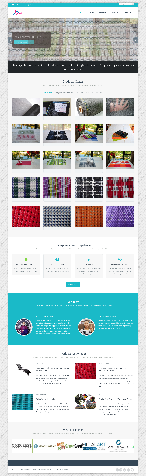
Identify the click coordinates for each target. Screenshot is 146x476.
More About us (73, 284)
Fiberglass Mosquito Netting (64, 93)
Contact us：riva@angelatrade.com (25, 5)
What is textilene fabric (46, 399)
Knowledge (103, 12)
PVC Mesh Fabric (83, 93)
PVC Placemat (97, 93)
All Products (48, 93)
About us (115, 12)
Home (79, 12)
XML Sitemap (63, 469)
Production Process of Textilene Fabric (115, 399)
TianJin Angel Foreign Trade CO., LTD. (45, 469)
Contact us (127, 12)
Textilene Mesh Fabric (24, 42)
